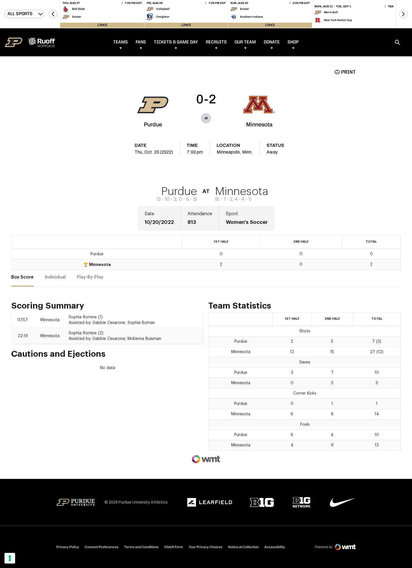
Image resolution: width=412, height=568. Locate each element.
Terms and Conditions (141, 547)
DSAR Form (173, 547)
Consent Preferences (102, 547)
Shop (293, 42)
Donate (272, 42)
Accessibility (274, 547)
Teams (120, 42)
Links (102, 25)
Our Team (245, 42)
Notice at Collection (243, 547)
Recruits (216, 42)
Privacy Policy (67, 547)
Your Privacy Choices (206, 547)
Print (348, 72)
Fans (141, 42)
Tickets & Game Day (176, 42)
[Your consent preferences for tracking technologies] (9, 558)
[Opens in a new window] (209, 502)
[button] (53, 14)
